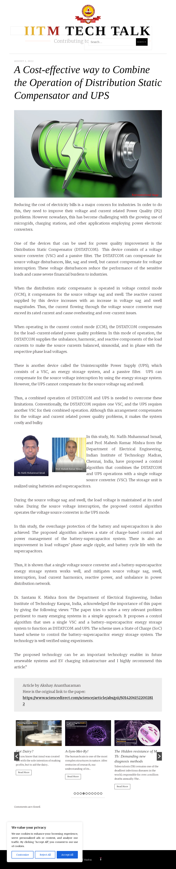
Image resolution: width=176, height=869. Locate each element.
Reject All (45, 854)
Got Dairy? (24, 751)
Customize (22, 854)
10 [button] (101, 793)
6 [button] (89, 793)
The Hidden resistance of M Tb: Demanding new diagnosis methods (135, 756)
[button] (16, 756)
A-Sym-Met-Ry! (76, 751)
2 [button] (78, 793)
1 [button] (75, 793)
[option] (38, 749)
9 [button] (98, 793)
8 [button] (95, 793)
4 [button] (83, 793)
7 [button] (92, 793)
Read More (23, 772)
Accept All (67, 854)
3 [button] (81, 793)
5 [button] (86, 793)
